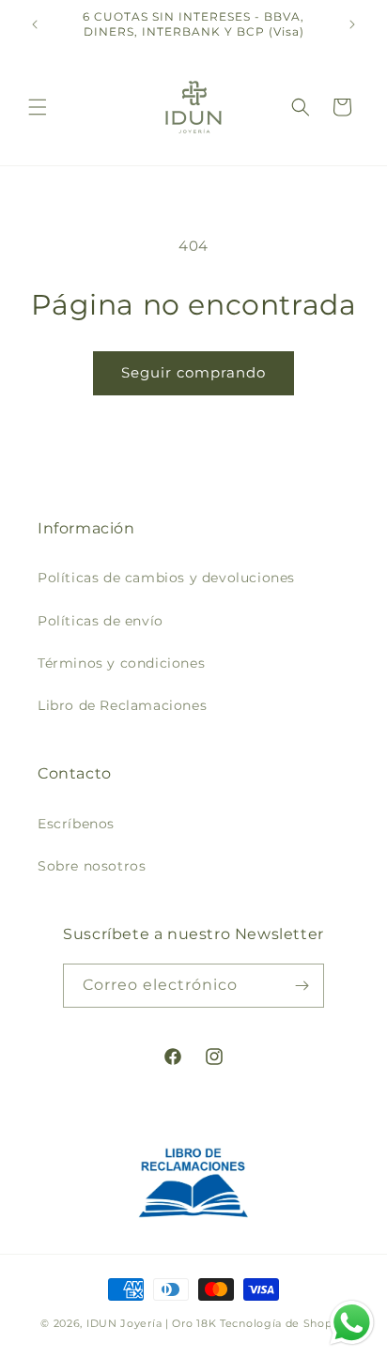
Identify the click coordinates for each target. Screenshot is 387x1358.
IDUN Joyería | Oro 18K (151, 1323)
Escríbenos (76, 823)
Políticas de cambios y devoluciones (166, 577)
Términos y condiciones (121, 663)
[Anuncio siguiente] (352, 24)
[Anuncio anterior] (34, 24)
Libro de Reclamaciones (122, 705)
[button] (37, 107)
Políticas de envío (100, 620)
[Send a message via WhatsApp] (352, 1323)
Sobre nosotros (92, 865)
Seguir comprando (193, 372)
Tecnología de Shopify (283, 1323)
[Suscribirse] (302, 986)
